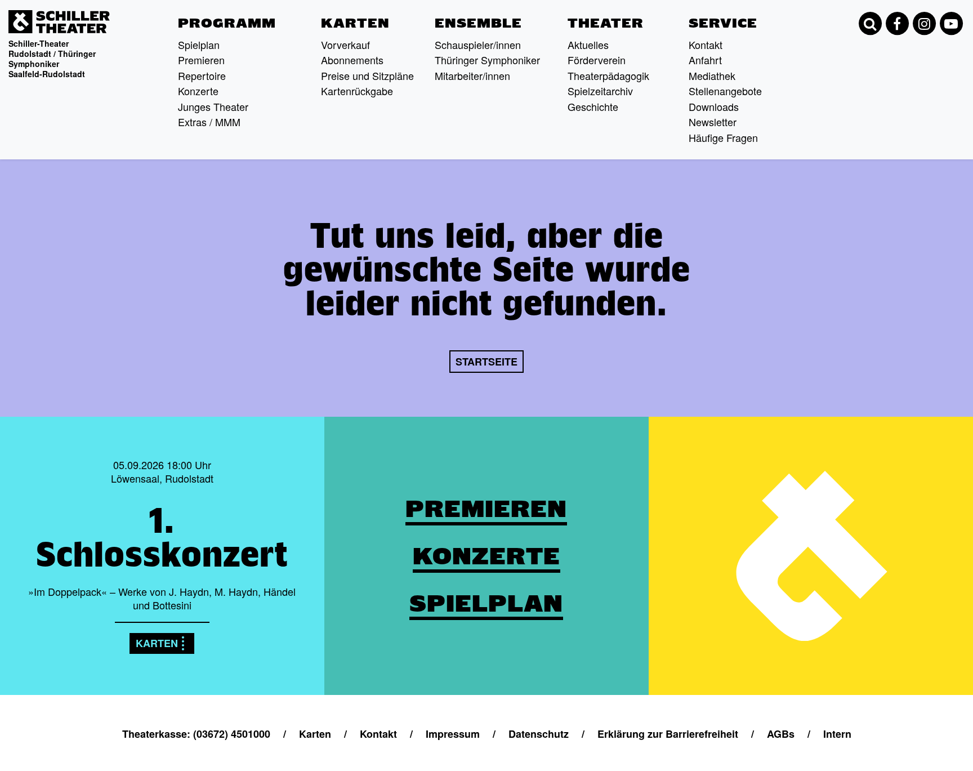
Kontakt (705, 44)
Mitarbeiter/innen (472, 75)
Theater (606, 23)
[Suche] (869, 23)
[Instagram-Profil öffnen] (924, 23)
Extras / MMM (209, 121)
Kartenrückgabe (357, 90)
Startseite (486, 361)
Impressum (453, 734)
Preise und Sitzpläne (367, 75)
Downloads (714, 106)
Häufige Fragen (723, 137)
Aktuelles (588, 44)
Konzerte (198, 90)
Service (723, 23)
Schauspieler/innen (478, 44)
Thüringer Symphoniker (487, 59)
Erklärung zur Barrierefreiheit (667, 734)
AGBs (781, 734)
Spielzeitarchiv (600, 90)
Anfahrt (705, 59)
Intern (837, 734)
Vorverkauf (345, 44)
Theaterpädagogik (608, 75)
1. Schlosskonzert (162, 537)
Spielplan (199, 44)
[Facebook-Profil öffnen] (896, 23)
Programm (227, 23)
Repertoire (202, 75)
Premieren (201, 59)
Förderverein (597, 59)
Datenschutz (538, 734)
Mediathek (712, 75)
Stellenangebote (725, 90)
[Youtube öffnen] (951, 23)
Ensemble (478, 23)
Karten (355, 23)
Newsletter (713, 121)
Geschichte (593, 106)
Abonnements (352, 59)
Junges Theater (213, 106)
